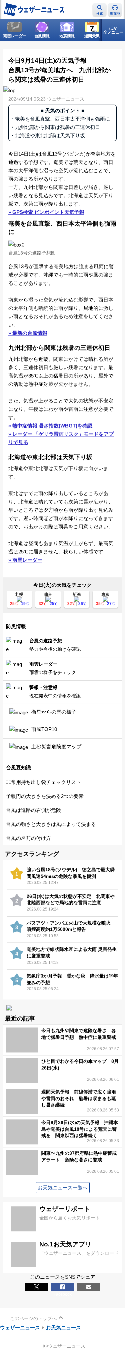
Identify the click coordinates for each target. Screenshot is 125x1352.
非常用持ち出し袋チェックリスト (43, 782)
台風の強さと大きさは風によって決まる (51, 824)
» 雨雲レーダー (25, 560)
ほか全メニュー (113, 30)
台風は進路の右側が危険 (33, 810)
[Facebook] (62, 1287)
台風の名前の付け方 (28, 838)
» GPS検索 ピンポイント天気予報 (46, 212)
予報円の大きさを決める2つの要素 (45, 796)
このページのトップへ (33, 1318)
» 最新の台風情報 (27, 333)
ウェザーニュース (20, 1327)
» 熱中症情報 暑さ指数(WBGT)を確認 (50, 425)
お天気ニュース (63, 1327)
